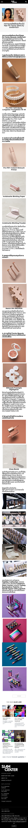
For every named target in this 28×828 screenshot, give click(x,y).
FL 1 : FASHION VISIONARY (5, 794)
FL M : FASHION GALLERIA (5, 790)
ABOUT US (4, 778)
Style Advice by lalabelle (6, 718)
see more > (14, 757)
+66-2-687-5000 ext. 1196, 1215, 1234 (10, 815)
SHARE (19, 696)
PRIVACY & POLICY (6, 780)
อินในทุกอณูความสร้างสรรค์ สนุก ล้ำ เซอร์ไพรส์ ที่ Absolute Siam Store (8, 745)
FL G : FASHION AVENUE (5, 787)
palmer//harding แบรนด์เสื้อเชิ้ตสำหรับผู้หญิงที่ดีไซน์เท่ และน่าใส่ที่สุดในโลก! (19, 745)
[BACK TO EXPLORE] (2, 4)
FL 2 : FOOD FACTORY (4, 798)
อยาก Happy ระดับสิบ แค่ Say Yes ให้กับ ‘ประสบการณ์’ (19, 720)
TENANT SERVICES (6, 801)
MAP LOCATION (5, 784)
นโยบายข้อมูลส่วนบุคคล (19, 821)
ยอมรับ (14, 826)
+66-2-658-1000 (5, 811)
